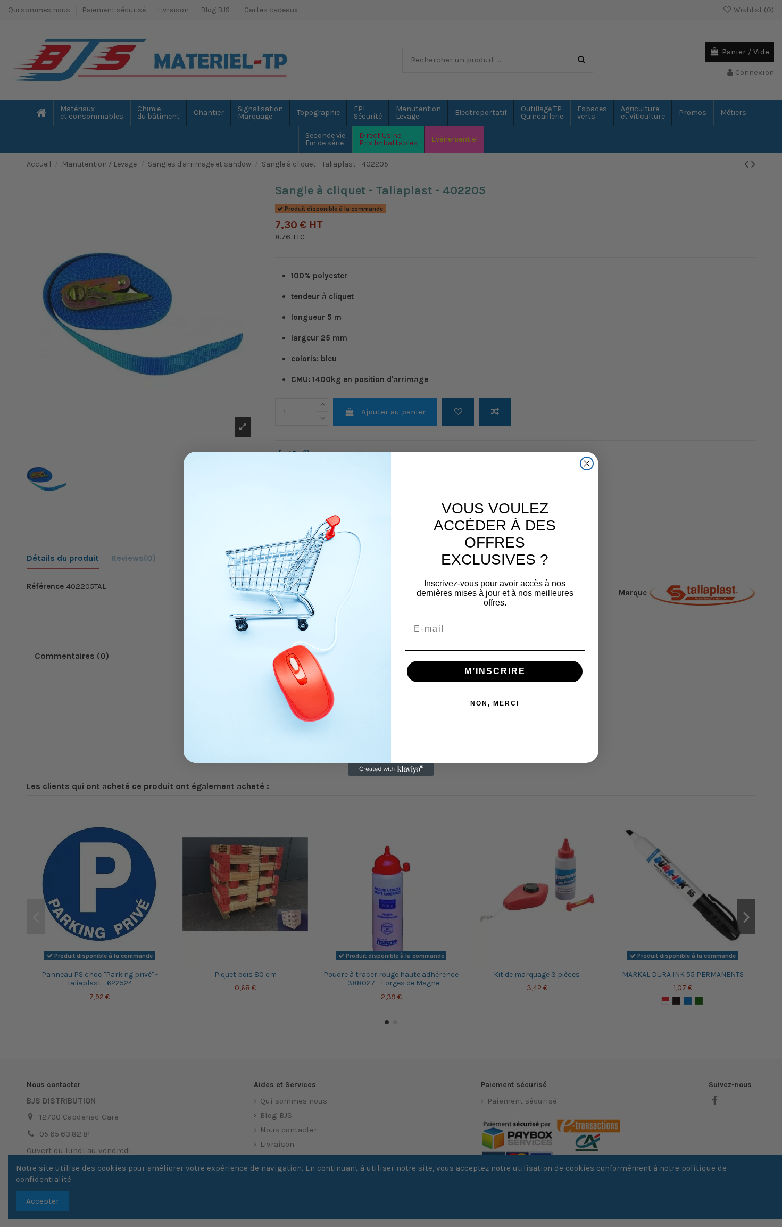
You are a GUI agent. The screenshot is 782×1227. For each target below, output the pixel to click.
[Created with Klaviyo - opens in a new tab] (391, 769)
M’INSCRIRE (495, 671)
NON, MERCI (494, 703)
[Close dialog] (586, 463)
